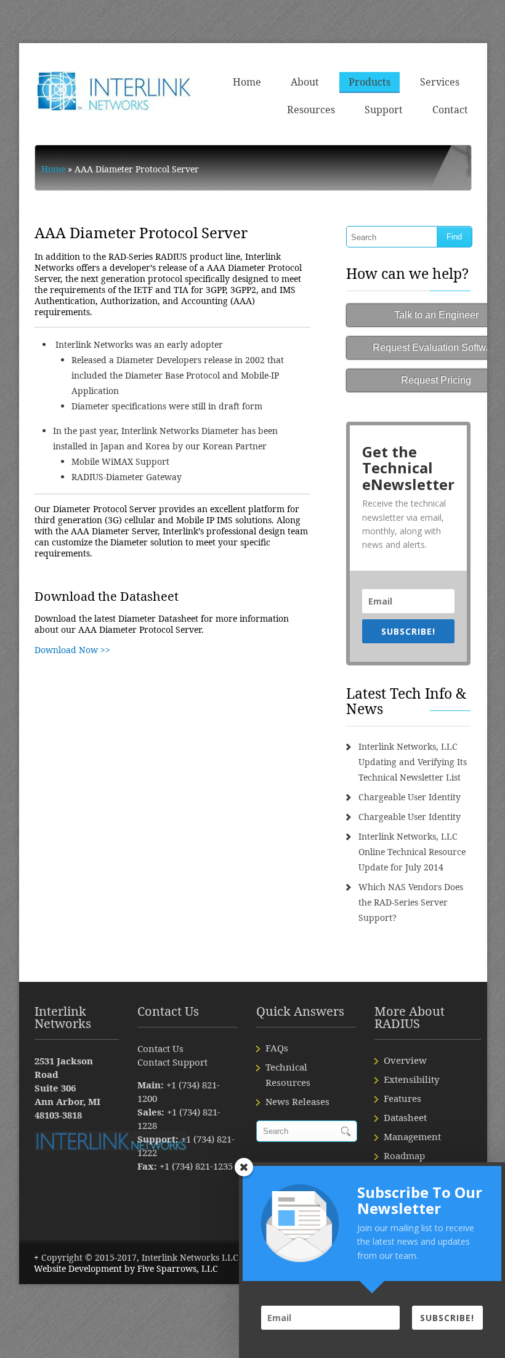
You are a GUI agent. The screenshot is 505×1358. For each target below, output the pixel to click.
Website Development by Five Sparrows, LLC (126, 1268)
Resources (311, 109)
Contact (450, 109)
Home (247, 82)
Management (412, 1136)
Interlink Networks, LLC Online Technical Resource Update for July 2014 (412, 851)
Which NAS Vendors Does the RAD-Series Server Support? (410, 902)
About (305, 82)
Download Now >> (72, 650)
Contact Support (172, 1062)
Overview (405, 1060)
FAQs (276, 1048)
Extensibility (411, 1079)
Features (402, 1098)
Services (439, 82)
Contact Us (160, 1048)
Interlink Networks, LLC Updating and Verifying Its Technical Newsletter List (412, 762)
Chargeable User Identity (409, 797)
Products (369, 82)
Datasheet (405, 1117)
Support (384, 109)
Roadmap (404, 1155)
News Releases (297, 1101)
